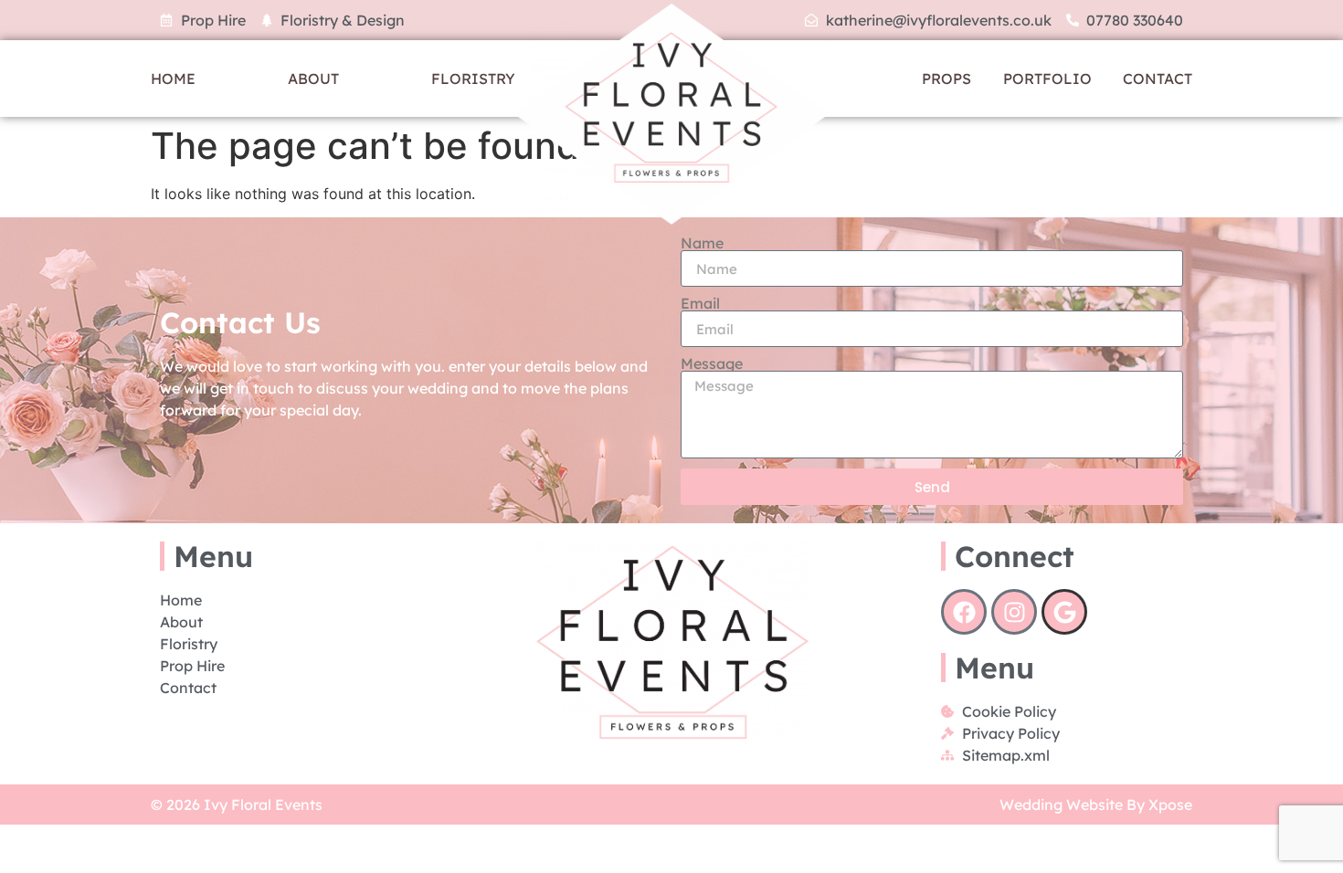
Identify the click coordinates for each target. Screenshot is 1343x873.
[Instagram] (1014, 612)
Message (712, 363)
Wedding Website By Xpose (1095, 804)
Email (700, 303)
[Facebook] (964, 612)
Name (702, 243)
